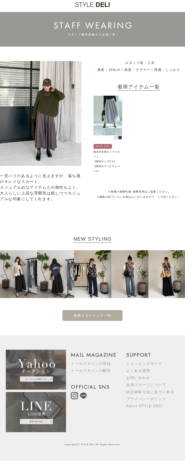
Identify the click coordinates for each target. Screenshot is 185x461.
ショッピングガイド (144, 363)
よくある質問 (138, 370)
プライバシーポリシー (146, 399)
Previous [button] (2, 274)
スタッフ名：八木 (140, 62)
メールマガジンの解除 (91, 370)
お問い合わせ (138, 378)
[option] (18, 274)
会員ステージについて (146, 385)
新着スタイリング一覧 (92, 315)
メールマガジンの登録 (91, 363)
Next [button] (182, 274)
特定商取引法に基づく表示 (150, 392)
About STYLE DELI (144, 406)
